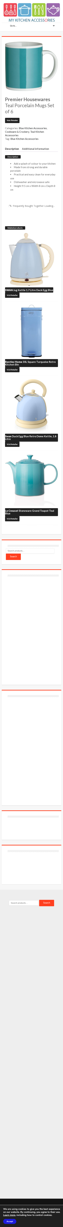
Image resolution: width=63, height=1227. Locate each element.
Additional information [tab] (35, 148)
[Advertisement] (31, 628)
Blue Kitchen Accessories (33, 128)
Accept (10, 1221)
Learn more (9, 1215)
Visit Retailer (12, 120)
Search (13, 556)
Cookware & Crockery (17, 131)
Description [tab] (12, 148)
